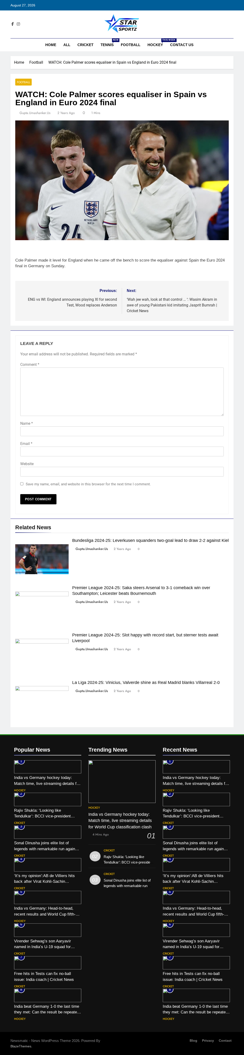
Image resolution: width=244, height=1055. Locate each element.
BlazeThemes (20, 1046)
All (66, 45)
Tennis (109, 43)
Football (130, 45)
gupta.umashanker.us (35, 112)
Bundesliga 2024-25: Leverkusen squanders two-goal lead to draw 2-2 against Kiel (150, 540)
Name (26, 423)
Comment (29, 364)
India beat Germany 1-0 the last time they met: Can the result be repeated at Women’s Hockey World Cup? (46, 1012)
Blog (193, 1040)
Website (27, 464)
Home (50, 45)
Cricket (85, 45)
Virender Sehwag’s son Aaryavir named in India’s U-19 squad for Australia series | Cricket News (42, 947)
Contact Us (181, 45)
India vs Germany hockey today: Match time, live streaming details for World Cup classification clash (47, 783)
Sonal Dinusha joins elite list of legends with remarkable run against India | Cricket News (46, 849)
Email (26, 443)
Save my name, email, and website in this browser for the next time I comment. (88, 484)
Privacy (208, 1040)
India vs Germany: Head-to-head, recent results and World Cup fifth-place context (45, 914)
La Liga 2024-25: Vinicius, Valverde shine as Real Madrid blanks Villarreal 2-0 (146, 682)
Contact (225, 1040)
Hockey (157, 43)
